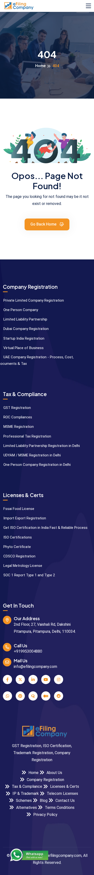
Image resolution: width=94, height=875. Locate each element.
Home (40, 65)
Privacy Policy (44, 814)
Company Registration (45, 779)
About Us (54, 772)
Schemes (23, 800)
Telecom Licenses (62, 793)
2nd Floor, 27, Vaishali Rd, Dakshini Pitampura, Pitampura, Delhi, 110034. (45, 628)
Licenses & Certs (64, 786)
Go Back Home (43, 224)
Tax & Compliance (26, 786)
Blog (43, 800)
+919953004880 (28, 651)
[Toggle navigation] (88, 6)
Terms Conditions (59, 807)
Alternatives (26, 807)
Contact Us (64, 800)
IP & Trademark (25, 793)
